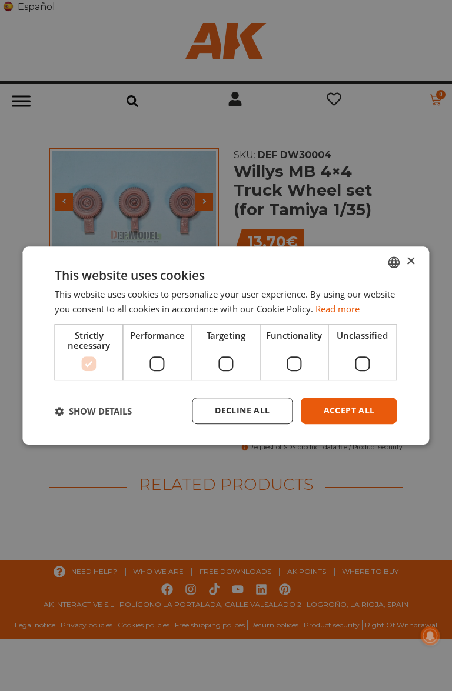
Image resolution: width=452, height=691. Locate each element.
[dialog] (225, 345)
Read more (337, 309)
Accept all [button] (349, 410)
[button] (93, 411)
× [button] (410, 261)
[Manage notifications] (430, 635)
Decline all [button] (242, 410)
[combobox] (394, 262)
